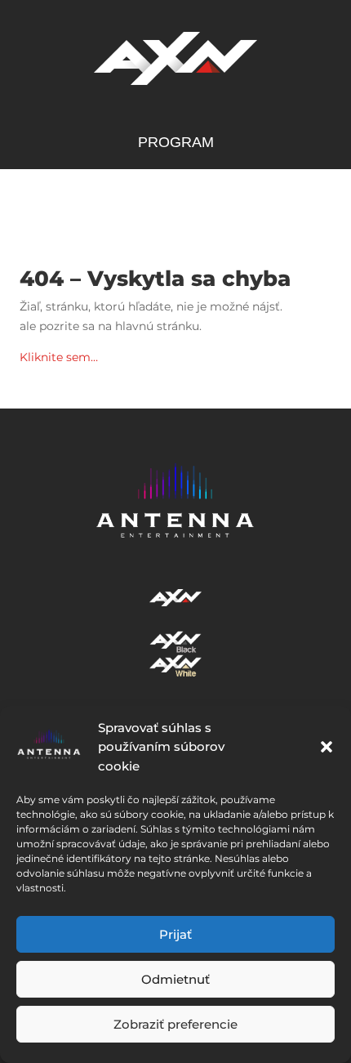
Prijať (175, 934)
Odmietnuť (175, 979)
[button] (326, 747)
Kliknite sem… (59, 357)
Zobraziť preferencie (175, 1024)
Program (176, 143)
